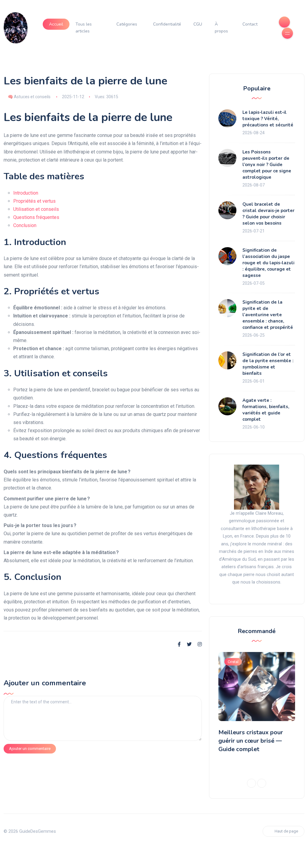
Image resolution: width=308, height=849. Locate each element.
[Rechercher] (284, 22)
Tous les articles (83, 27)
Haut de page (286, 831)
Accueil (56, 24)
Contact (249, 24)
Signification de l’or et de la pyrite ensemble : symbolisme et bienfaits (268, 363)
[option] (256, 704)
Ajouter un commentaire (30, 748)
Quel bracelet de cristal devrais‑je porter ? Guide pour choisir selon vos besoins (268, 213)
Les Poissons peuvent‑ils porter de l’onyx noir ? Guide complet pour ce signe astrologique (266, 164)
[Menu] (287, 33)
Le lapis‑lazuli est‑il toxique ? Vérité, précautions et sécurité (267, 118)
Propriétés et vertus (34, 201)
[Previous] (251, 783)
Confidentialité (167, 24)
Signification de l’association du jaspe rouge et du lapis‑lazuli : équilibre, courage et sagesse (268, 262)
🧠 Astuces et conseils (29, 96)
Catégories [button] (126, 24)
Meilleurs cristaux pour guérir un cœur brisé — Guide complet (250, 740)
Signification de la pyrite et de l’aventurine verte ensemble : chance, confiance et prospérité (267, 314)
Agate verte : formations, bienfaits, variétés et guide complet (265, 409)
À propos (221, 27)
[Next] (261, 783)
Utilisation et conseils (36, 209)
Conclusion (24, 225)
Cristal (233, 661)
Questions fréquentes (36, 217)
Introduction (25, 193)
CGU (197, 24)
